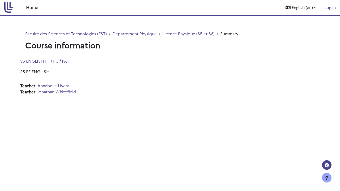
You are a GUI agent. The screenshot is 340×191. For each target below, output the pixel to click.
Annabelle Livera (53, 85)
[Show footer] (327, 178)
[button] (301, 7)
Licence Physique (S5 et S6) (188, 33)
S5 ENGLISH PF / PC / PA (43, 61)
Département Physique (134, 33)
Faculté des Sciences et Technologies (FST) (66, 33)
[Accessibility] (327, 165)
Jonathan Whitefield (56, 91)
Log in (330, 7)
